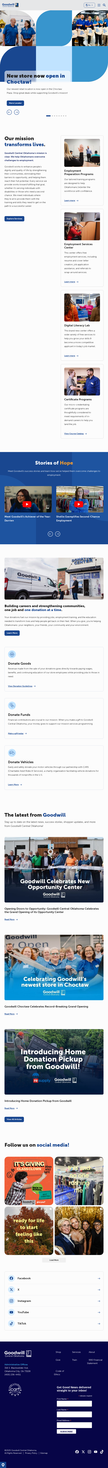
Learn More (12, 633)
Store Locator (15, 103)
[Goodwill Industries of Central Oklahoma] (10, 5)
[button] (48, 115)
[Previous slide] (9, 112)
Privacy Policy (31, 1453)
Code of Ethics (59, 1373)
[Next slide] (16, 112)
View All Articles (14, 1119)
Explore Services (14, 218)
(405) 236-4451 (12, 1374)
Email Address (64, 1420)
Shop (58, 1352)
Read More (9, 919)
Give (58, 1360)
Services (76, 1352)
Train (74, 1360)
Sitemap (44, 1453)
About (92, 1352)
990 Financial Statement (94, 1362)
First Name (62, 1399)
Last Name (62, 1409)
